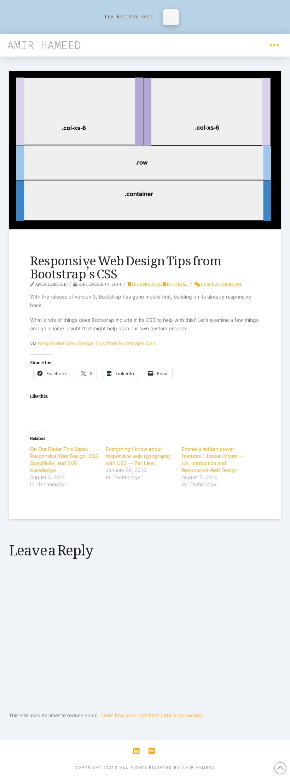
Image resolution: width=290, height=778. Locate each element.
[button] (274, 45)
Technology (146, 283)
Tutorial (177, 283)
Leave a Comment (221, 283)
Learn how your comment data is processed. (151, 715)
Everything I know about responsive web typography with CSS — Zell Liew (138, 456)
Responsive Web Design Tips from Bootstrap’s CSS (97, 343)
